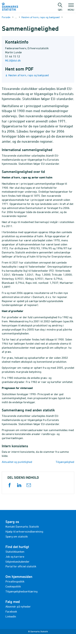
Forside (6, 17)
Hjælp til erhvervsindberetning (24, 531)
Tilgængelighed (65, 461)
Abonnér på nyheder (18, 606)
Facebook (11, 611)
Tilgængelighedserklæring (21, 591)
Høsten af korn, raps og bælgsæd (40, 17)
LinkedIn (10, 616)
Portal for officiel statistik (20, 566)
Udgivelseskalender (17, 561)
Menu (71, 9)
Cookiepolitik (13, 586)
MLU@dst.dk (13, 60)
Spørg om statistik (16, 536)
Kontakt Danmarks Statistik (22, 526)
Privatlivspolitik (14, 581)
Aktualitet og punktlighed (17, 461)
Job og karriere (14, 556)
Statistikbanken (14, 551)
